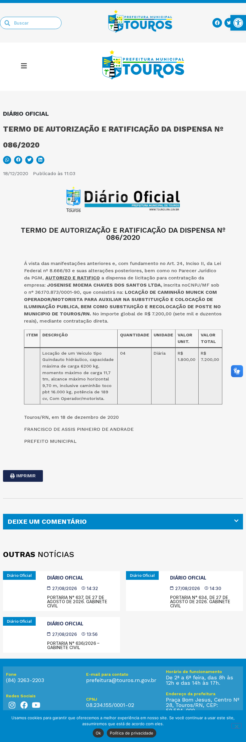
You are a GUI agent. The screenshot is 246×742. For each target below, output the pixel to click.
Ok (98, 733)
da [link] (201, 278)
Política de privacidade (131, 733)
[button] (24, 67)
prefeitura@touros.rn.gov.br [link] (121, 680)
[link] (238, 23)
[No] (236, 726)
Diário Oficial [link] (65, 577)
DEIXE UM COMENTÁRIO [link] (47, 521)
